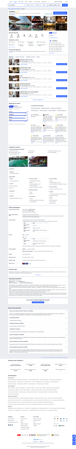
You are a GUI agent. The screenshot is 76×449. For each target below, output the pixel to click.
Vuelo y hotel (20, 1)
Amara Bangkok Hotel (38, 381)
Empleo (22, 422)
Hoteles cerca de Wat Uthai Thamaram (58, 400)
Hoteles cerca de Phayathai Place (28, 400)
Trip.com (42, 357)
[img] (20, 23)
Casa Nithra (12, 11)
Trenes (26, 1)
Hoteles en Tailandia (52, 357)
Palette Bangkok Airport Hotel (44, 408)
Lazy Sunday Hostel (20, 381)
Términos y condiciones (24, 423)
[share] (74, 439)
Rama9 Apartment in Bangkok (52, 410)
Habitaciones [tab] (11, 56)
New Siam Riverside (27, 381)
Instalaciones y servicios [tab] (30, 56)
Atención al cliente (11, 418)
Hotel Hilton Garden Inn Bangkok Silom (55, 379)
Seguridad (35, 425)
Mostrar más (11, 52)
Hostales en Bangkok (11, 387)
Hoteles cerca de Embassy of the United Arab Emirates (42, 400)
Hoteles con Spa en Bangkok (20, 387)
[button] (48, 1)
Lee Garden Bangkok (17, 410)
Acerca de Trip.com (24, 418)
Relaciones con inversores (37, 418)
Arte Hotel (33, 381)
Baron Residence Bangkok (12, 383)
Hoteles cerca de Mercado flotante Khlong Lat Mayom (16, 404)
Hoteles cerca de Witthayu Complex (13, 402)
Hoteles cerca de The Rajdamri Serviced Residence (34, 404)
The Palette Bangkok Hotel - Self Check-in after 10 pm (38, 410)
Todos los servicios (12, 47)
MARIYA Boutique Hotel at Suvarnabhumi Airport (16, 408)
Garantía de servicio (11, 420)
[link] (58, 2)
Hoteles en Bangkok (59, 357)
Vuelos (11, 1)
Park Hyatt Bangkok (46, 381)
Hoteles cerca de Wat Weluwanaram (26, 402)
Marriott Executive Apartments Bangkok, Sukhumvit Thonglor (18, 379)
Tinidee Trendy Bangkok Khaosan (33, 379)
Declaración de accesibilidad (25, 427)
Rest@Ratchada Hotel (34, 408)
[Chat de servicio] (74, 443)
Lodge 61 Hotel (10, 410)
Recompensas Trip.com (37, 420)
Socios (34, 422)
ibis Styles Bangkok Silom (32, 383)
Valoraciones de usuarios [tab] (19, 56)
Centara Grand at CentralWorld (22, 383)
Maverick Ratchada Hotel (54, 381)
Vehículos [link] (30, 1)
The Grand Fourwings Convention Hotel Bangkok (57, 408)
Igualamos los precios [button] (48, 13)
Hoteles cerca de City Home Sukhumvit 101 (15, 400)
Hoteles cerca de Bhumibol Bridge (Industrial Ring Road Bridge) (43, 402)
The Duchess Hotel (27, 408)
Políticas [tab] (38, 56)
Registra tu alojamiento (37, 423)
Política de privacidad (24, 425)
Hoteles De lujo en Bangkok (30, 387)
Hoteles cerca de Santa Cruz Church (48, 404)
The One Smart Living (24, 410)
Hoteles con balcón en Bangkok (40, 387)
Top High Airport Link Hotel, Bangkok (42, 383)
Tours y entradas (37, 1)
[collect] (74, 436)
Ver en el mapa (51, 53)
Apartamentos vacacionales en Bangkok (52, 387)
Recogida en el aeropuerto (14, 198)
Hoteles (15, 1)
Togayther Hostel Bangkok (44, 379)
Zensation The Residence (12, 381)
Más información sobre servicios (13, 422)
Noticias (22, 420)
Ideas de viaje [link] (44, 1)
